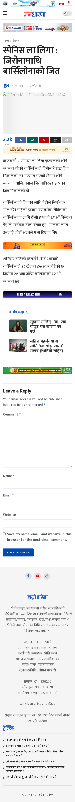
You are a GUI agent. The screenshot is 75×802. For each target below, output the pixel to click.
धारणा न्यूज (17, 86)
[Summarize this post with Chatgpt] (55, 140)
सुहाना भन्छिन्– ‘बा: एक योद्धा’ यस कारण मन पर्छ (48, 327)
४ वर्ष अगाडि (35, 86)
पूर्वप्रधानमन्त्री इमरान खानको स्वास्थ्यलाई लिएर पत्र (30, 761)
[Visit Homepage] (35, 13)
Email (8, 495)
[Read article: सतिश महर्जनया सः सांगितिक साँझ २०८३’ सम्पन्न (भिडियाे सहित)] (18, 345)
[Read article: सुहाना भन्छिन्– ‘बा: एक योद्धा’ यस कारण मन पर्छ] (18, 326)
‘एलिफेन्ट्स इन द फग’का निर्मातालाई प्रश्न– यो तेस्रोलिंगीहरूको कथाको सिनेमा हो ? (35, 769)
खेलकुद (15, 41)
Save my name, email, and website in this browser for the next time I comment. (39, 537)
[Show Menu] (5, 13)
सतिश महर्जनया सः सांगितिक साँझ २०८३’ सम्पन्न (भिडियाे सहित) (46, 346)
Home (6, 41)
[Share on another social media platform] (67, 140)
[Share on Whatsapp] (32, 140)
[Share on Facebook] (20, 140)
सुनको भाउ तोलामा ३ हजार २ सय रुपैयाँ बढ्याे (27, 745)
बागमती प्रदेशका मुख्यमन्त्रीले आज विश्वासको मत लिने (31, 777)
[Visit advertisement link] (37, 3)
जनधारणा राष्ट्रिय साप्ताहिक (41, 795)
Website (9, 515)
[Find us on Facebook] (28, 576)
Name (9, 476)
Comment (12, 414)
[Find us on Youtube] (37, 576)
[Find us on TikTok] (47, 576)
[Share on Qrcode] (44, 140)
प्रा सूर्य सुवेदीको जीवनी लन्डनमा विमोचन (26, 739)
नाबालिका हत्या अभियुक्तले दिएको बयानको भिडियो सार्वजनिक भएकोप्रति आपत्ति (35, 753)
